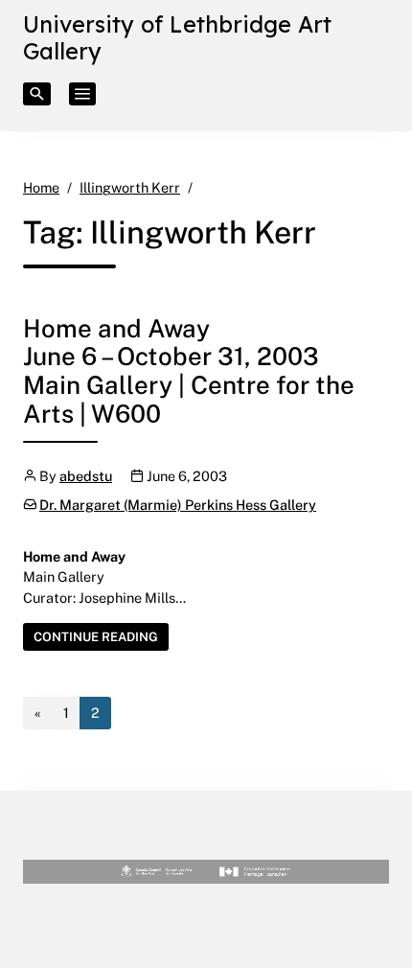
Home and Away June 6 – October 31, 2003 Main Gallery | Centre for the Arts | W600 (189, 370)
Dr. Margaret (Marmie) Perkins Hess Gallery (177, 504)
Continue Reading (101, 639)
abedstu (85, 476)
